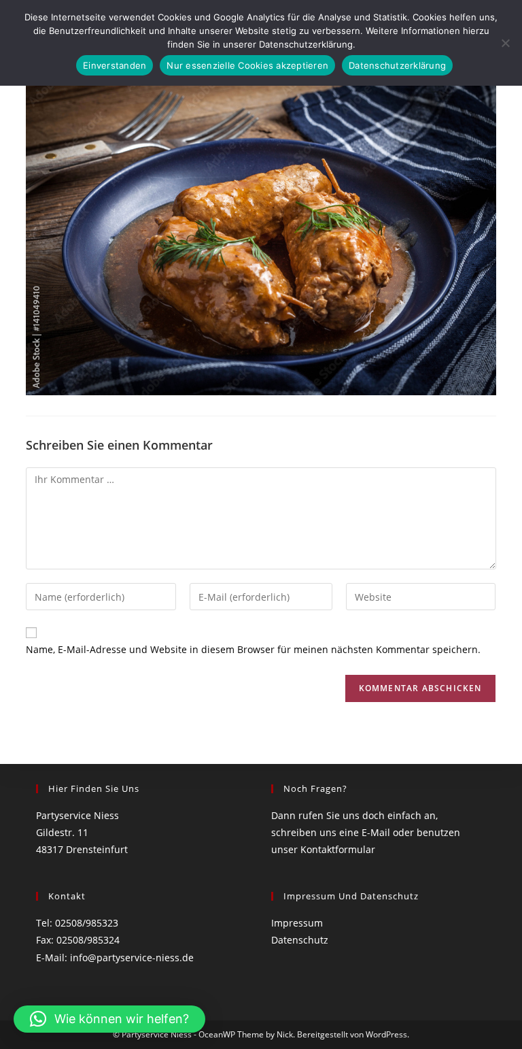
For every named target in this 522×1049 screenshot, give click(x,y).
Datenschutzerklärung (397, 65)
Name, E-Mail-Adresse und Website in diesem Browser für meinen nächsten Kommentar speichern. (253, 649)
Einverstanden (114, 65)
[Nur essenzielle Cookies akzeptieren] (505, 43)
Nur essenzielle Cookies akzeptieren (247, 65)
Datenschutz (299, 939)
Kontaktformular (337, 849)
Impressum (297, 922)
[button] (109, 1019)
